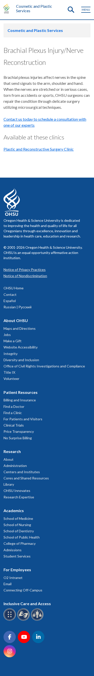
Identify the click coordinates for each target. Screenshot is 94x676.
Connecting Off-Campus (23, 590)
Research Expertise (19, 497)
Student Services (17, 556)
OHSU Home (14, 288)
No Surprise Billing (18, 438)
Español (10, 301)
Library (9, 484)
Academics (14, 510)
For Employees (17, 569)
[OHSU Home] (8, 8)
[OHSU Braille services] (10, 620)
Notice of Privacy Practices (25, 269)
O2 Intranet (13, 577)
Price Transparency (19, 431)
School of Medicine (18, 518)
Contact (10, 294)
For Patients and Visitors (23, 419)
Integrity (11, 353)
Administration (15, 465)
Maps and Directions (20, 328)
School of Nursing (17, 525)
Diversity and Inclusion (21, 360)
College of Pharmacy (20, 543)
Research (12, 451)
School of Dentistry (19, 531)
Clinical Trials (14, 425)
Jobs (7, 335)
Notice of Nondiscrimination (25, 276)
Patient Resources (21, 392)
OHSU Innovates (17, 490)
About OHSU (16, 320)
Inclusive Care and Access (27, 603)
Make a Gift (13, 341)
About (9, 459)
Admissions (13, 550)
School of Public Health (22, 537)
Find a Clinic (13, 413)
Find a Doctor (14, 406)
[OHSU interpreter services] (38, 620)
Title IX (9, 372)
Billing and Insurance (20, 400)
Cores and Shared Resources (26, 478)
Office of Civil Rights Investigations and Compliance (44, 366)
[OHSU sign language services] (24, 620)
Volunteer (11, 378)
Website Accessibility (21, 347)
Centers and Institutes (22, 472)
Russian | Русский (18, 307)
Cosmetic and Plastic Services (34, 8)
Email (8, 584)
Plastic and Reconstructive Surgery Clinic (39, 149)
